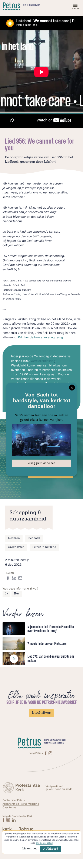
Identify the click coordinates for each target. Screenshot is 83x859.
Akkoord (52, 848)
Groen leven (16, 547)
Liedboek (34, 538)
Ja (6, 593)
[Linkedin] (14, 820)
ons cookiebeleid (44, 843)
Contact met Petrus (14, 800)
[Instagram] (50, 753)
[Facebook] (46, 753)
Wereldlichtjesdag (43, 361)
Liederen (14, 538)
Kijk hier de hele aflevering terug (40, 337)
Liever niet (29, 848)
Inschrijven (41, 713)
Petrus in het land (44, 547)
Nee (17, 593)
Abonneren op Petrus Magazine (21, 803)
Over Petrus (9, 807)
